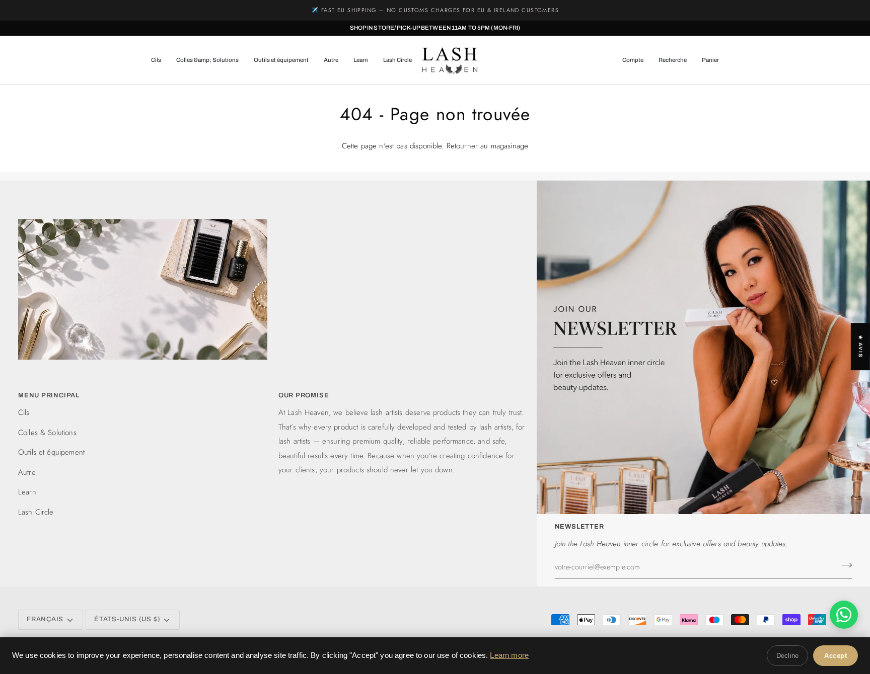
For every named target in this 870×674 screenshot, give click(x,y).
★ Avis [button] (860, 346)
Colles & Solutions (47, 432)
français (45, 619)
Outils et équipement (51, 452)
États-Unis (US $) (127, 619)
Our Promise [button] (303, 395)
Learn (27, 491)
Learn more (509, 655)
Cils (24, 412)
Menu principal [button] (49, 395)
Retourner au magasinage (487, 145)
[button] (160, 60)
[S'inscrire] (843, 565)
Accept (835, 655)
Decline (787, 655)
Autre (27, 472)
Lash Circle (36, 512)
